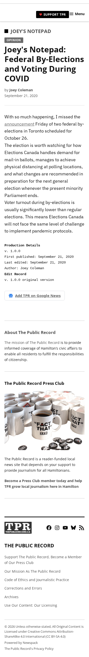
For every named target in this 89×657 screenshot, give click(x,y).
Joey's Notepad (31, 31)
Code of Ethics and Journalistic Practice (36, 579)
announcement (19, 124)
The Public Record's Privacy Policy (29, 649)
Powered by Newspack (21, 643)
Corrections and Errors (23, 588)
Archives (11, 596)
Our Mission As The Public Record (32, 571)
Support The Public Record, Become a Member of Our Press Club (43, 560)
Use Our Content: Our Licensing (30, 605)
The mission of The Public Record (32, 342)
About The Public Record (30, 332)
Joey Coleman (21, 90)
